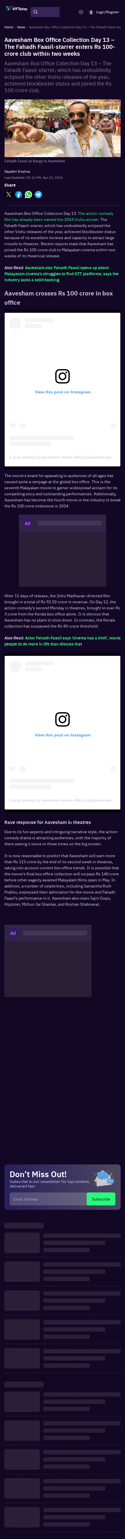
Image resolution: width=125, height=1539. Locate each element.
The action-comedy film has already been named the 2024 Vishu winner (58, 216)
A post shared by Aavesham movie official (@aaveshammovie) (66, 457)
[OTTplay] (17, 12)
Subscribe (101, 1199)
